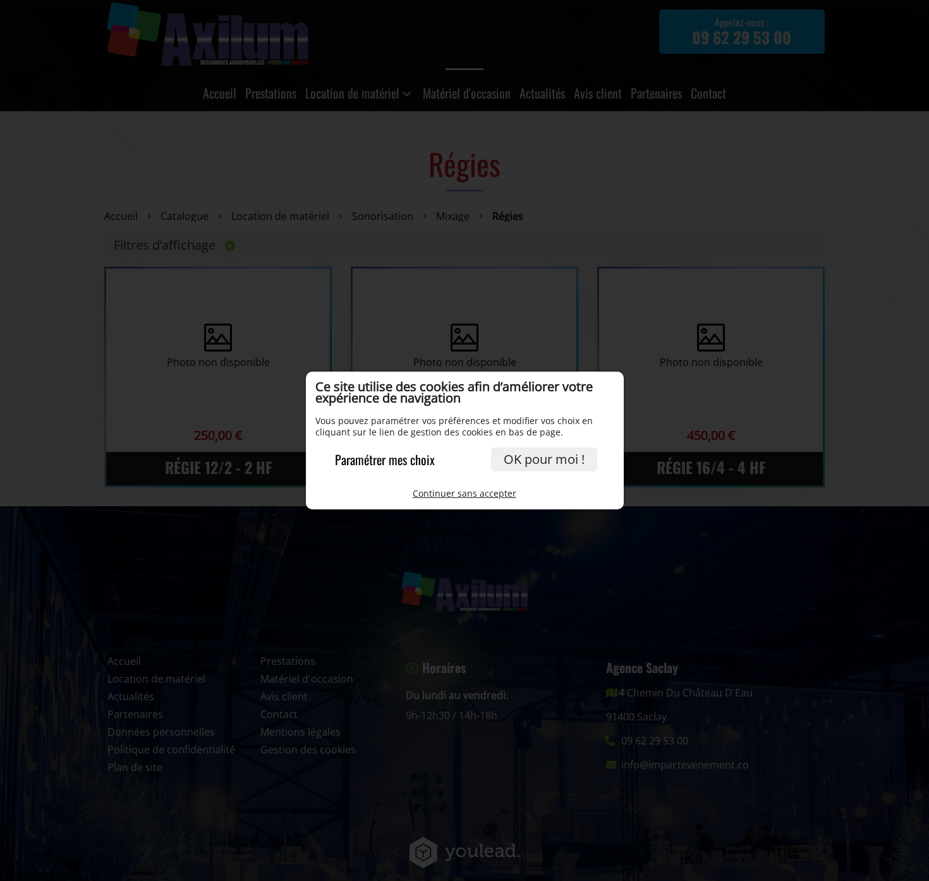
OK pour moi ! (544, 459)
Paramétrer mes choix (385, 459)
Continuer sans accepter (464, 493)
